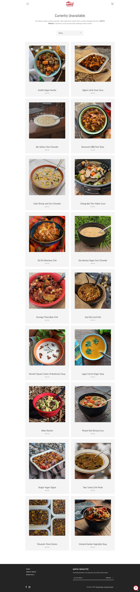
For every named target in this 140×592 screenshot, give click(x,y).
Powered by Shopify (108, 587)
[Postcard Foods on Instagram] (29, 587)
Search (28, 569)
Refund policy (30, 574)
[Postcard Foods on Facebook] (26, 587)
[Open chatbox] (135, 588)
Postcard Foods (99, 587)
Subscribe (108, 577)
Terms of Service (31, 572)
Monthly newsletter (80, 569)
